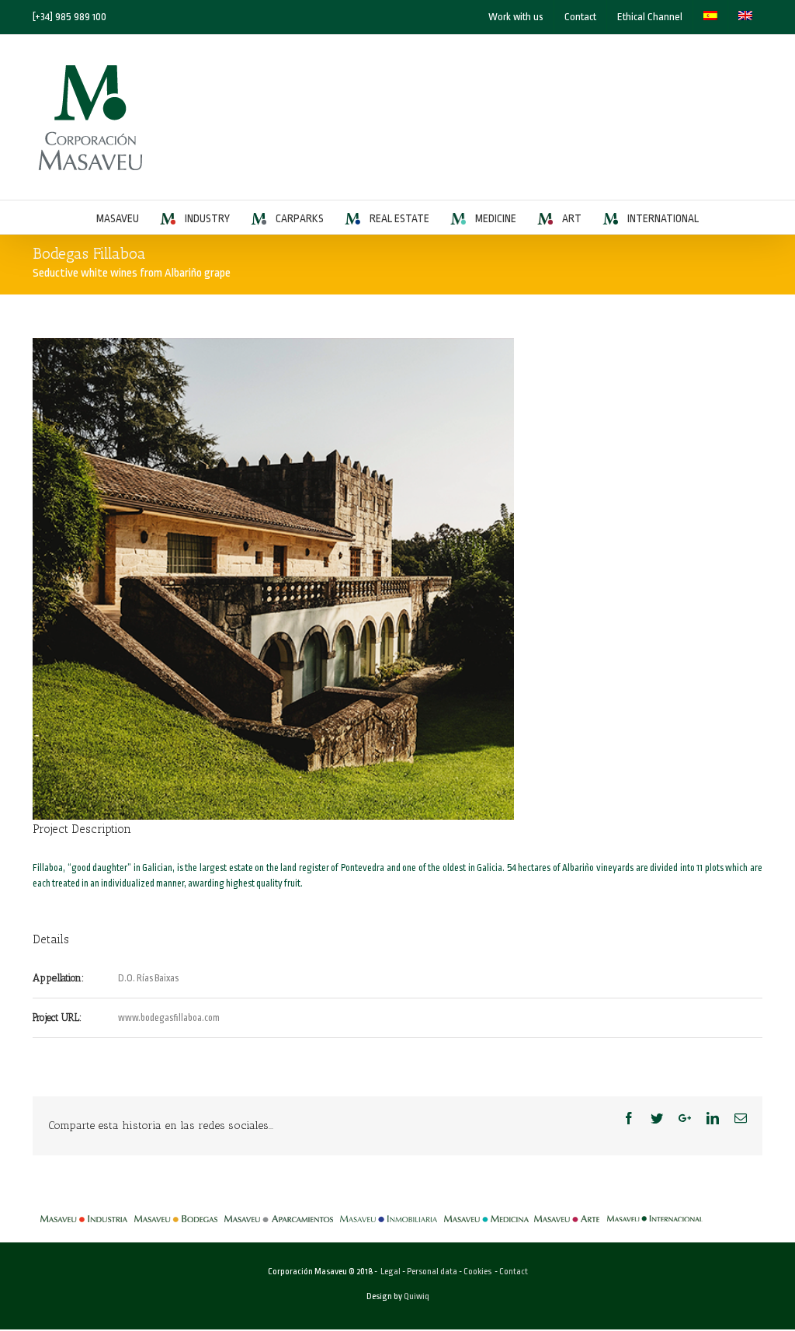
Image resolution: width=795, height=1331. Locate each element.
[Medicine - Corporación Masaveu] (486, 1211)
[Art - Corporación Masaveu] (566, 1211)
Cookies (477, 1272)
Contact (513, 1272)
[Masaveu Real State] (388, 1211)
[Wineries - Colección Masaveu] (175, 1211)
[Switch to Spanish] (710, 17)
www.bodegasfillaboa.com (169, 1017)
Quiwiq (416, 1296)
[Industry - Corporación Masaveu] (83, 1211)
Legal (390, 1272)
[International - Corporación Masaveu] (654, 1211)
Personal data (432, 1272)
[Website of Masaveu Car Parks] (278, 1211)
